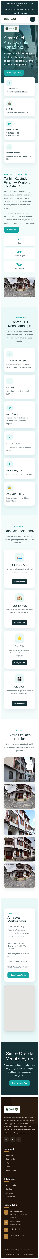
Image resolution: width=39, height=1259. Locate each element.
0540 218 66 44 (15, 1229)
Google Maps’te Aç (18, 975)
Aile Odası (10, 1193)
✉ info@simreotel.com (19, 13)
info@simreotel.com (17, 1235)
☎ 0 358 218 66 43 (27, 10)
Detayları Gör (19, 622)
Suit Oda (9, 1189)
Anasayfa (9, 1155)
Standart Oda (11, 1185)
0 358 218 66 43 (12, 136)
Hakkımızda (11, 230)
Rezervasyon (19, 582)
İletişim (8, 1163)
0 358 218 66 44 (12, 133)
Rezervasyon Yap (14, 73)
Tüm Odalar (10, 1197)
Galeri (8, 1167)
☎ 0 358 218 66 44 (12, 10)
